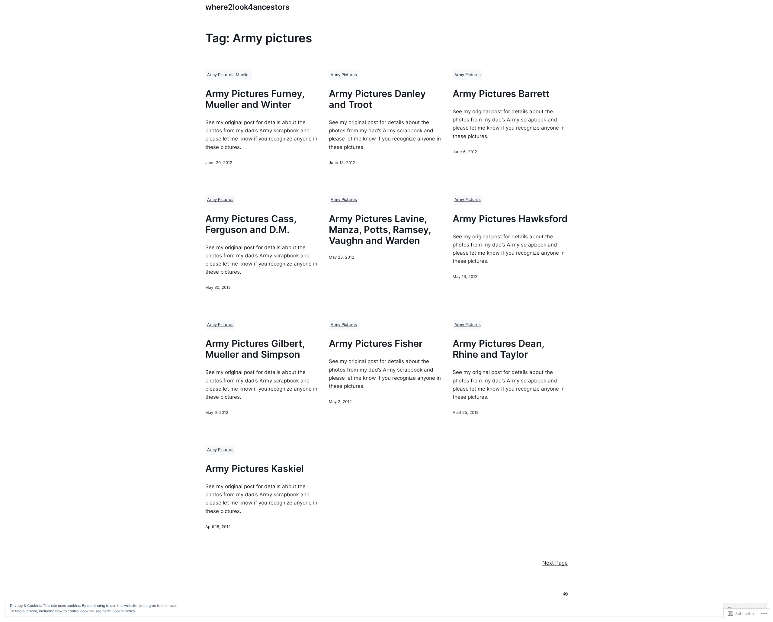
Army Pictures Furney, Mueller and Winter (254, 99)
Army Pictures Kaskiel (254, 468)
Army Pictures (220, 75)
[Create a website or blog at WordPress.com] (565, 594)
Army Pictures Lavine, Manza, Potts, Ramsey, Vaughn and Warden (380, 229)
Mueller (243, 75)
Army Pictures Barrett (501, 93)
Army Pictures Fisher (375, 343)
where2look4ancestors (247, 6)
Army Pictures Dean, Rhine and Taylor (498, 349)
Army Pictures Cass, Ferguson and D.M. (250, 224)
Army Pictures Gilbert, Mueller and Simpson (255, 349)
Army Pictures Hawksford (510, 218)
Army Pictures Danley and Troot (377, 99)
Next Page (555, 563)
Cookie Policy (123, 611)
